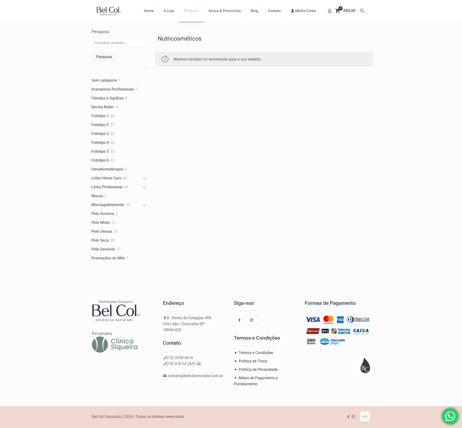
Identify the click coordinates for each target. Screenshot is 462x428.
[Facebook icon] (348, 417)
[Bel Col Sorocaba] (109, 11)
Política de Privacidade (258, 369)
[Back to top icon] (365, 416)
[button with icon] (239, 320)
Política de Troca (253, 361)
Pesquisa (100, 31)
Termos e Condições (256, 352)
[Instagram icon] (353, 417)
